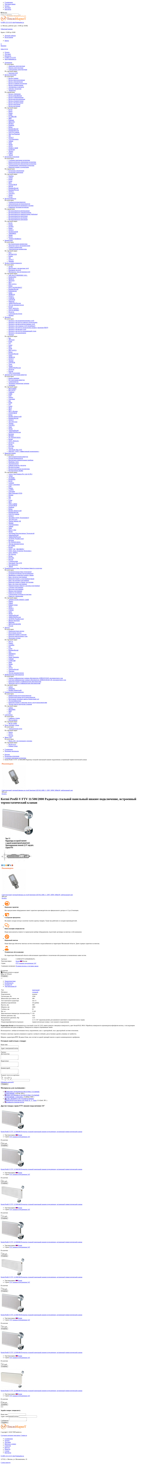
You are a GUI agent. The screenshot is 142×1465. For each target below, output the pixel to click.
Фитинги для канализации (17, 333)
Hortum (11, 495)
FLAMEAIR (13, 116)
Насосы (7, 627)
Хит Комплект (13, 565)
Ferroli (11, 225)
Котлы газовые (13, 78)
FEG (10, 252)
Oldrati (11, 603)
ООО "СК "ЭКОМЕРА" (16, 549)
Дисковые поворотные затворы (19, 383)
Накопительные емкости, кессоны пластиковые (24, 586)
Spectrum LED (13, 73)
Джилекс (11, 671)
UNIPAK (11, 298)
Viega (10, 364)
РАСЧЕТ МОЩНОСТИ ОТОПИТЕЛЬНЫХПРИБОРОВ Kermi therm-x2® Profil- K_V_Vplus (20, 1099)
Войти (7, 40)
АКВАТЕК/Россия (15, 303)
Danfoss (11, 176)
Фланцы (11, 334)
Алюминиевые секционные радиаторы (21, 165)
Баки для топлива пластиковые (19, 580)
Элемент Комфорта (15, 238)
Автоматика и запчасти (16, 87)
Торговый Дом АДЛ (15, 449)
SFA (10, 652)
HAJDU (11, 226)
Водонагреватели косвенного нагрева (21, 205)
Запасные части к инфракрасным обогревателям (24, 683)
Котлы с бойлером (15, 94)
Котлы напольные (14, 104)
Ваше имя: (4, 1044)
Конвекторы (9, 240)
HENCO (11, 279)
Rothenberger (13, 291)
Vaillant (11, 141)
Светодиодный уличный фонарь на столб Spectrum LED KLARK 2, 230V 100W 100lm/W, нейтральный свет (37, 790)
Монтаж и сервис (10, 1444)
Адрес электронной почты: (10, 1048)
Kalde (10, 341)
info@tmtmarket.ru (18, 22)
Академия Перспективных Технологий (21, 533)
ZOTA (11, 146)
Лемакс (11, 151)
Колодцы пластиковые (16, 589)
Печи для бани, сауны (12, 725)
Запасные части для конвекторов (19, 245)
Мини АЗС (8, 737)
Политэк (11, 312)
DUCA (11, 641)
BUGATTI (12, 390)
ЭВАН (11, 155)
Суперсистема (13, 561)
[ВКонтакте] (2, 865)
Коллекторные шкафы (16, 470)
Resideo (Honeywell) (15, 416)
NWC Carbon (13, 504)
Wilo (10, 666)
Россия (11, 371)
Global (11, 177)
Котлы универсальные (16, 85)
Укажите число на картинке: (10, 1075)
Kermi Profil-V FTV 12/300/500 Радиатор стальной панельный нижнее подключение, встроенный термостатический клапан (41, 1277)
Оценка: (3, 1052)
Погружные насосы (15, 633)
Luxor (10, 181)
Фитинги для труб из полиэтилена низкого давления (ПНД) (28, 327)
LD (10, 343)
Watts (10, 143)
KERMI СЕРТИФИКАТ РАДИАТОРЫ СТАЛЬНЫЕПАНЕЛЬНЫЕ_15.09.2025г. (22, 1096)
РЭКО (11, 153)
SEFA (10, 606)
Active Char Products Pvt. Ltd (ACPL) (20, 474)
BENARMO (12, 388)
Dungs (11, 113)
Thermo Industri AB (15, 521)
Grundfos (11, 645)
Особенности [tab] (9, 983)
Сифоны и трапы (14, 718)
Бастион (11, 434)
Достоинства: (5, 1054)
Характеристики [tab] (10, 981)
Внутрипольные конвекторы (18, 244)
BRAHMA (12, 709)
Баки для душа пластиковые (18, 584)
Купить (4, 794)
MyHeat (11, 123)
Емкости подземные (15, 592)
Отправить (5, 1084)
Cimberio (11, 392)
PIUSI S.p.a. (12, 744)
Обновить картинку (7, 1082)
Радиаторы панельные (16, 172)
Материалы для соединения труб (19, 272)
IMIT (10, 118)
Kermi (10, 179)
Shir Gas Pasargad (14, 134)
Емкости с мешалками (16, 596)
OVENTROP (13, 184)
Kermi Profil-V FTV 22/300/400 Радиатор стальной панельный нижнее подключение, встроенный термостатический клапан (41, 1390)
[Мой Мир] (8, 865)
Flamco (11, 397)
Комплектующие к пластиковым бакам (21, 579)
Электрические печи (15, 728)
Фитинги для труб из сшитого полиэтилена (23, 322)
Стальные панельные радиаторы (19, 160)
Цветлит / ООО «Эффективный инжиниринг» (24, 451)
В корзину (4, 976)
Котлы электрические (16, 82)
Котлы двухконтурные (16, 102)
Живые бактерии (14, 620)
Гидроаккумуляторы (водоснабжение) (21, 573)
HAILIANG (12, 277)
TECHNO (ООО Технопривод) (19, 517)
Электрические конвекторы (18, 249)
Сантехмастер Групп (15, 313)
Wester (11, 144)
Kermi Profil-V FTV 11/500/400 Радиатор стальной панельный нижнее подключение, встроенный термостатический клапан (41, 1131)
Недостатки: (5, 1061)
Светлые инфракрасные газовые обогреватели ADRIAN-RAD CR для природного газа (37, 680)
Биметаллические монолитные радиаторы (22, 164)
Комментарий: (5, 1068)
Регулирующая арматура (17, 380)
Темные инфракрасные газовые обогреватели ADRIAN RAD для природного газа (36, 678)
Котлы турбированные (16, 97)
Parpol (10, 228)
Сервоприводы (13, 381)
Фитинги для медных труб (17, 329)
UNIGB (11, 610)
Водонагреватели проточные (18, 216)
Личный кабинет (10, 35)
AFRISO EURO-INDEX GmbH (19, 599)
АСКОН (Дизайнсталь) (16, 538)
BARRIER (12, 479)
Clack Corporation (14, 484)
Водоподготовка (14, 467)
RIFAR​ (11, 186)
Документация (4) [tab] (10, 986)
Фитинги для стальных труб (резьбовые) (22, 326)
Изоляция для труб (15, 270)
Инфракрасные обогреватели (14, 674)
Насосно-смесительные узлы (18, 636)
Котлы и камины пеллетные (18, 83)
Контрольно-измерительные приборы (21, 460)
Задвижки (12, 385)
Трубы (11, 266)
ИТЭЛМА (12, 545)
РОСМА (11, 446)
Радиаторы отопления (12, 157)
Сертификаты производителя (14, 1102)
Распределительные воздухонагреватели (22, 697)
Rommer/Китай (13, 129)
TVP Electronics (14, 139)
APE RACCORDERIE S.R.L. (18, 275)
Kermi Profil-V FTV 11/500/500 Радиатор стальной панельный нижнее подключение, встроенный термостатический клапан (41, 1169)
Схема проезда (5, 1462)
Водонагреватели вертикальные (19, 211)
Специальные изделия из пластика (20, 594)
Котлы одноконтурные (16, 101)
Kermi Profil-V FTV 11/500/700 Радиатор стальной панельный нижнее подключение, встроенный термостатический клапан (41, 1315)
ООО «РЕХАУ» (14, 308)
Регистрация (9, 37)
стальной (35, 992)
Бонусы (7, 1447)
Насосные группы (14, 638)
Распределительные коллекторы (19, 469)
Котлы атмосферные (15, 95)
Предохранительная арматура (18, 456)
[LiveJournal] (10, 865)
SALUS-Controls (14, 132)
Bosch (10, 111)
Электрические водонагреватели (19, 204)
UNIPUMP (12, 660)
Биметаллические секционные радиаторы (22, 162)
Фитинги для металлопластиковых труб (22, 324)
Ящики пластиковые (15, 591)
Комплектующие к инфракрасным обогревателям (25, 681)
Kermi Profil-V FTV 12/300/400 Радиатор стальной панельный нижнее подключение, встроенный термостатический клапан (41, 1204)
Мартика (11, 622)
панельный (36, 990)
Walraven (11, 301)
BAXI (10, 109)
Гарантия (8, 1445)
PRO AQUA (13, 284)
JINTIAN (11, 280)
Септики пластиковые (16, 587)
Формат (11, 315)
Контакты (8, 9)
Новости (7, 1449)
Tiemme (11, 361)
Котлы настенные (14, 106)
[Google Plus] (12, 865)
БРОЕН (11, 436)
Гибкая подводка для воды (17, 465)
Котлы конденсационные (17, 99)
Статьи (7, 1451)
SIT (10, 136)
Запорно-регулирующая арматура (16, 375)
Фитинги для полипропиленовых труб (21, 320)
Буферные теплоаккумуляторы (19, 207)
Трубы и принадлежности (13, 263)
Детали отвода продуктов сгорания (20, 704)
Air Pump (11, 477)
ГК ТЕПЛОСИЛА (15, 437)
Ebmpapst (12, 688)
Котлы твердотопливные (17, 80)
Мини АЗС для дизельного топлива (20, 741)
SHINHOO (12, 654)
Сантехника (9, 715)
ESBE (10, 115)
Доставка (8, 7)
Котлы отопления (10, 75)
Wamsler (11, 261)
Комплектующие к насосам (17, 634)
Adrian (11, 476)
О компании (9, 2)
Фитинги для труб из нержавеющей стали (22, 331)
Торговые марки (10, 4)
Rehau (10, 127)
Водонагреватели (10, 198)
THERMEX (12, 233)
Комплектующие (10, 453)
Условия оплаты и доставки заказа (27, 966)
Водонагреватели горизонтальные (20, 212)
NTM (10, 348)
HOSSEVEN (13, 254)
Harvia (11, 732)
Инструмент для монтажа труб (19, 268)
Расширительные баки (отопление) (20, 572)
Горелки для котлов (15, 89)
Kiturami (11, 120)
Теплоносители (14, 463)
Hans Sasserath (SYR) (15, 493)
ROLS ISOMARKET (15, 287)
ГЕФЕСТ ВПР (13, 148)
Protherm (11, 125)
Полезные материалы (12, 751)
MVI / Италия (13, 411)
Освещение (8, 62)
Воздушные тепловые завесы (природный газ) (24, 699)
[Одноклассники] (6, 865)
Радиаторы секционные (16, 170)
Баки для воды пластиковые (18, 577)
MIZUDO (12, 122)
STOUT (11, 137)
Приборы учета (14, 462)
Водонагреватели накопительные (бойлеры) (23, 214)
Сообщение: (5, 1420)
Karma (11, 256)
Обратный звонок (7, 29)
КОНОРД (12, 150)
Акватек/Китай (14, 430)
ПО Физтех (12, 554)
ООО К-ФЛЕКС (14, 310)
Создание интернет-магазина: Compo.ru (14, 1435)
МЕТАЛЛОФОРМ (15, 624)
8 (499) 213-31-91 (6, 22)
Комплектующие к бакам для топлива (21, 582)
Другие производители (16, 305)
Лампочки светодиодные (17, 66)
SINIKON (12, 294)
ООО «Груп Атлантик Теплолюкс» (20, 551)
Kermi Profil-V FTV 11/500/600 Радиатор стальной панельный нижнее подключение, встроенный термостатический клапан (41, 1242)
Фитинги (8, 317)
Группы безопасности (16, 458)
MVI (10, 183)
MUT (10, 408)
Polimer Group (13, 605)
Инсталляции (13, 720)
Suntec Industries (14, 657)
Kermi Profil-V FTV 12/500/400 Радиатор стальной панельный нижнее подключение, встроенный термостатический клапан (41, 1352)
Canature (11, 483)
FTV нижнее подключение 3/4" (26, 963)
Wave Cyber (12, 530)
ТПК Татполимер (14, 373)
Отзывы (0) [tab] (8, 984)
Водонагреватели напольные (18, 219)
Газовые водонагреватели (17, 202)
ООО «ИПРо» (13, 552)
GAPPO (11, 490)
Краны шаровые (14, 378)
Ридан (11, 197)
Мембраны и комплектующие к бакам (21, 575)
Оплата (7, 6)
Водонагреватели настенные (18, 218)
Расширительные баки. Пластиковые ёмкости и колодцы (23, 568)
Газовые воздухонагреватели (14, 692)
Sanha (10, 293)
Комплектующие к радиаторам (19, 167)
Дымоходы (12, 90)
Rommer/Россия (14, 130)
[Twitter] (4, 865)
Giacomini (12, 399)
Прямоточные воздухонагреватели (20, 695)
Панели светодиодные (16, 68)
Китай (11, 306)
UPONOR (12, 300)
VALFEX (12, 193)
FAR (10, 395)
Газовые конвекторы (15, 247)
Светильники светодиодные (18, 69)
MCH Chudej (13, 723)
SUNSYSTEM (13, 232)
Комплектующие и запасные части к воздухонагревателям (28, 702)
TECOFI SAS (13, 422)
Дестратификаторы (15, 701)
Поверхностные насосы (16, 631)
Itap (10, 338)
